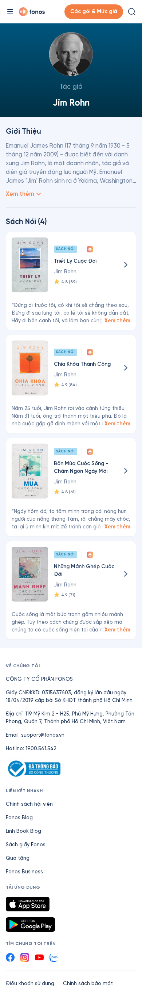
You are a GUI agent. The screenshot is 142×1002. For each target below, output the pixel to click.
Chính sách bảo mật (88, 983)
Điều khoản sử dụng (30, 983)
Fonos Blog (19, 817)
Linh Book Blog (23, 831)
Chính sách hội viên (29, 804)
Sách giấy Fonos (26, 844)
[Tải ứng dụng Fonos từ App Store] (28, 904)
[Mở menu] (10, 11)
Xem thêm (117, 320)
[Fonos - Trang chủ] (32, 11)
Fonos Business (24, 871)
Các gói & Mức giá (93, 11)
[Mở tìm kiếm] (131, 11)
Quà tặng (17, 858)
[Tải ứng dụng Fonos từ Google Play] (30, 924)
